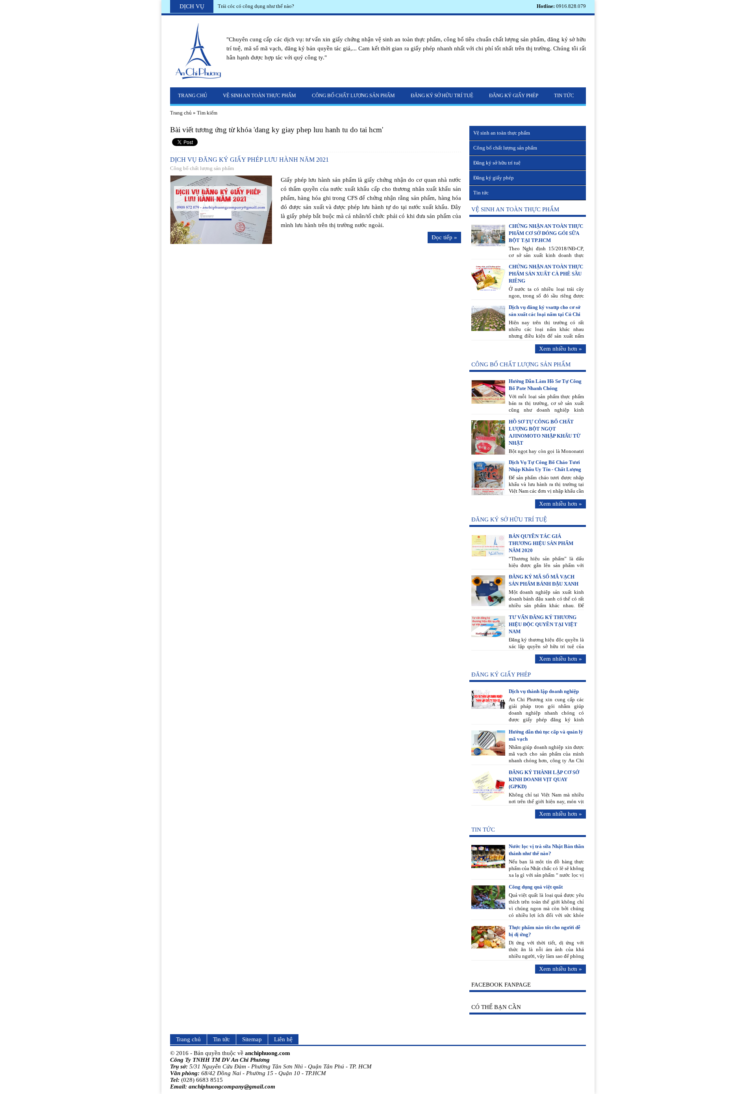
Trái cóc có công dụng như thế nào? (256, 6)
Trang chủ (192, 95)
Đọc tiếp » (444, 237)
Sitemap (252, 1039)
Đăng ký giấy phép (513, 95)
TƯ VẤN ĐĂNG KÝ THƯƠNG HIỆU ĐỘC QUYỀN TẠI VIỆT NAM (543, 624)
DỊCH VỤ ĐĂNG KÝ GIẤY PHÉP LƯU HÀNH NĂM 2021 (249, 159)
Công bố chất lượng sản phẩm (353, 95)
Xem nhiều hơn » (560, 349)
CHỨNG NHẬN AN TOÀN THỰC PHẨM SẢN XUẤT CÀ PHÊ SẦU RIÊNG (546, 274)
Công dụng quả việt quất (536, 887)
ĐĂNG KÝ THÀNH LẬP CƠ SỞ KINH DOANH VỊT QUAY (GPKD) (544, 779)
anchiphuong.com (267, 1053)
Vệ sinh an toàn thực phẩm (259, 95)
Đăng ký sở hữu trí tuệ (442, 95)
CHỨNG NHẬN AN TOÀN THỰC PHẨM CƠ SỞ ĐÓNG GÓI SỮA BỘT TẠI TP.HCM (546, 233)
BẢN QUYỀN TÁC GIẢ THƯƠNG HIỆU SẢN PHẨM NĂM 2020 (541, 543)
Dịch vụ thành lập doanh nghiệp (544, 691)
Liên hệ (283, 1039)
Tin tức (564, 95)
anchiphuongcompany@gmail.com (232, 1086)
